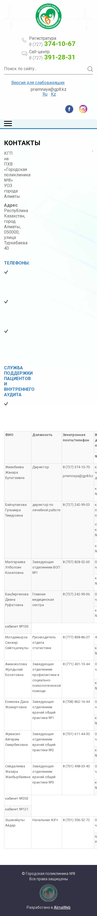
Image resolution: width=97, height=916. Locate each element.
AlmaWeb (62, 907)
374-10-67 (52, 44)
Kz (53, 94)
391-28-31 (52, 57)
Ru (45, 94)
